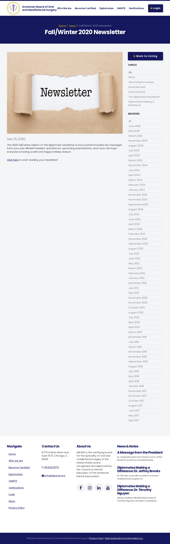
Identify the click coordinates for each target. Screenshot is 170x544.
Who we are (16, 460)
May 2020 (134, 322)
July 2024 (134, 170)
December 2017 (137, 391)
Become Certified (85, 8)
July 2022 (133, 253)
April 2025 (134, 155)
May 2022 (134, 263)
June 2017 (134, 410)
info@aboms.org (54, 475)
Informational (136, 92)
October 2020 (136, 307)
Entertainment (137, 87)
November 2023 (137, 199)
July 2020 (133, 317)
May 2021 (133, 292)
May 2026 (134, 131)
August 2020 (135, 312)
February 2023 (136, 234)
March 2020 (135, 332)
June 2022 (134, 258)
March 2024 (135, 180)
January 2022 (136, 278)
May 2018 (133, 376)
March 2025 (135, 160)
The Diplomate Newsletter (144, 97)
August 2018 (135, 366)
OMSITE (121, 8)
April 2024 (134, 175)
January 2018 (136, 386)
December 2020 (137, 297)
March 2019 (135, 347)
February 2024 (136, 184)
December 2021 (137, 283)
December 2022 (137, 239)
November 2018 (137, 356)
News (72, 25)
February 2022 (136, 273)
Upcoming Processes (141, 82)
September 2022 (138, 243)
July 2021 (133, 288)
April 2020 (134, 327)
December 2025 (138, 140)
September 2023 (138, 204)
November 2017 (137, 396)
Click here (12, 160)
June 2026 (134, 126)
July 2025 (134, 150)
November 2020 (137, 302)
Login (156, 8)
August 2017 (135, 405)
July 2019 (133, 342)
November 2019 (137, 337)
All (130, 72)
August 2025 (136, 145)
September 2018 (138, 361)
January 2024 (136, 189)
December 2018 (137, 351)
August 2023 (135, 209)
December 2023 (137, 194)
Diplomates (106, 8)
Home (62, 25)
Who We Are (64, 8)
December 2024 (138, 165)
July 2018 (133, 371)
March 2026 (135, 136)
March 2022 (135, 268)
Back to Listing (146, 56)
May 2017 (133, 415)
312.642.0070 (51, 467)
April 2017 (133, 420)
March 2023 (135, 229)
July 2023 (133, 214)
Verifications (136, 8)
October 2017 (136, 400)
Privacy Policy (17, 507)
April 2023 (134, 224)
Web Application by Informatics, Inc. (124, 538)
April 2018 (133, 381)
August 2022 (135, 248)
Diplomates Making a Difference (141, 103)
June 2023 (134, 219)
